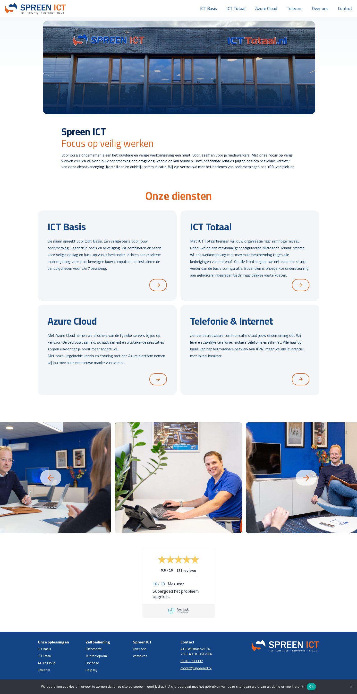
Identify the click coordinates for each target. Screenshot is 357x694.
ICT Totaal (236, 8)
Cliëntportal (93, 648)
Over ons (320, 8)
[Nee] (350, 686)
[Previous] (50, 478)
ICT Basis (208, 8)
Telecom (294, 8)
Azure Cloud (266, 8)
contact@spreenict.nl (196, 668)
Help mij (91, 670)
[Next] (306, 478)
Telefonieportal (96, 656)
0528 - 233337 (191, 661)
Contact (345, 8)
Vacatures (140, 656)
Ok (311, 686)
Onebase (92, 663)
